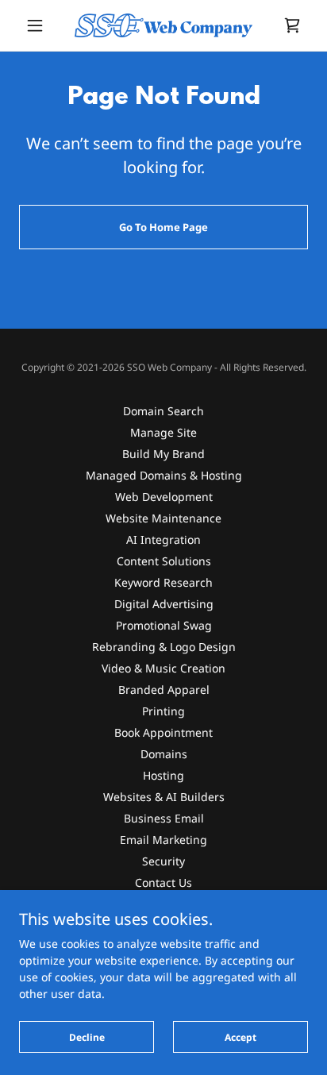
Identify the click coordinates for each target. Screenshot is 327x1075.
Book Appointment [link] (163, 732)
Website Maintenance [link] (163, 518)
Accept (240, 1037)
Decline (87, 1037)
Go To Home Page (163, 227)
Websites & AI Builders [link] (164, 796)
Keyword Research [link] (163, 582)
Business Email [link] (164, 818)
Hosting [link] (163, 775)
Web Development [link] (164, 496)
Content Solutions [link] (164, 560)
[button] (41, 25)
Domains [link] (163, 753)
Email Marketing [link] (163, 839)
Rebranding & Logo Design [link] (164, 646)
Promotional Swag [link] (164, 625)
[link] (163, 25)
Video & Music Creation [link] (163, 668)
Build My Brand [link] (163, 453)
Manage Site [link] (163, 432)
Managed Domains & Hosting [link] (164, 475)
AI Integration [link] (163, 539)
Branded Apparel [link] (164, 689)
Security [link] (163, 861)
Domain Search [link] (163, 410)
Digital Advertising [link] (164, 603)
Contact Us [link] (163, 882)
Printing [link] (163, 711)
